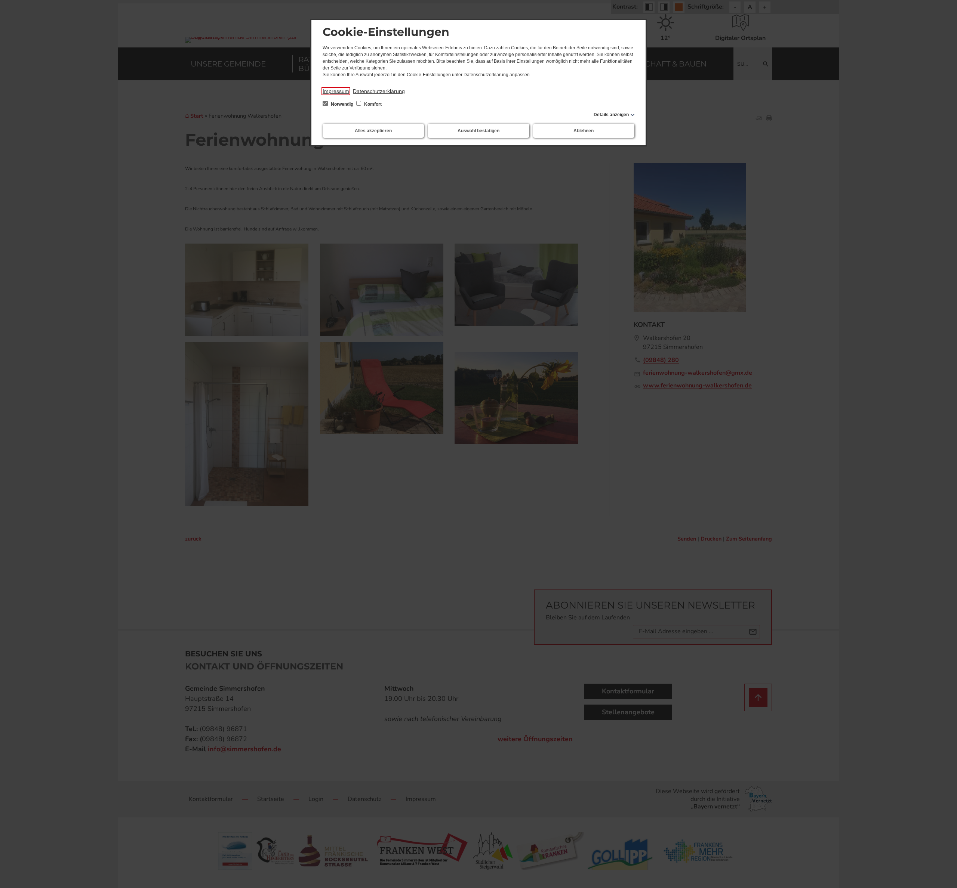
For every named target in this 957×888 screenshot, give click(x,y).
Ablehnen (583, 130)
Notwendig (342, 104)
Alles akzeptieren (373, 130)
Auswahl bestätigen (478, 130)
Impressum (336, 91)
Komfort (372, 104)
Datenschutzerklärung (379, 91)
